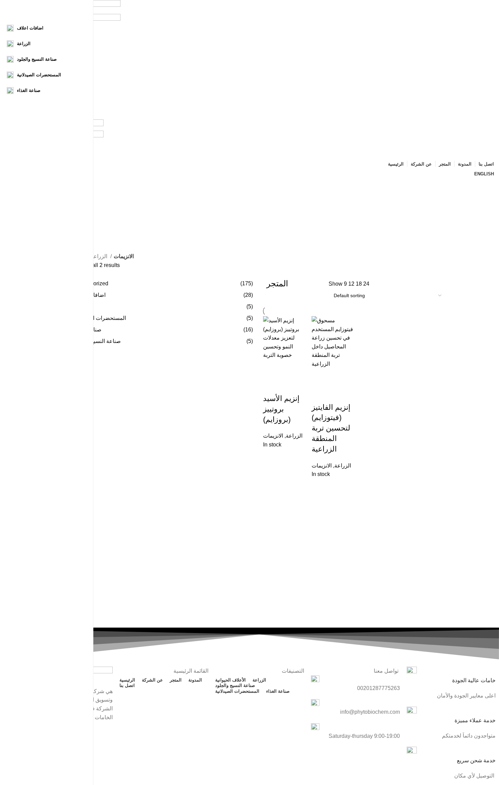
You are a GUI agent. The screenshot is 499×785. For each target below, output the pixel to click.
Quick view (289, 368)
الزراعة (100, 256)
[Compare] (271, 385)
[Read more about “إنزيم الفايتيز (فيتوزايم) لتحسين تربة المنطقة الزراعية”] (320, 376)
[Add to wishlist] (289, 385)
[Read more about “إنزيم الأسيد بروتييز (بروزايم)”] (271, 368)
